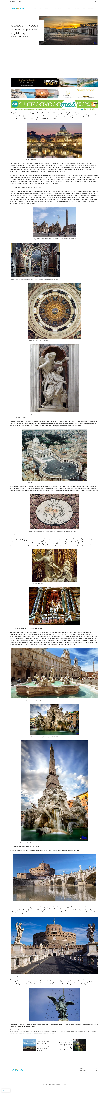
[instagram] (98, 1)
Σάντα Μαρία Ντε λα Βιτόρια (32, 1033)
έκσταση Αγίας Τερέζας (32, 1031)
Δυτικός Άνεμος (22, 1031)
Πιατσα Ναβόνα (93, 1031)
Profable (64, 1084)
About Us (83, 1070)
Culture (76, 8)
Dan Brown (15, 1031)
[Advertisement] (54, 60)
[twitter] (95, 1)
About (20, 1)
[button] (98, 8)
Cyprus (40, 8)
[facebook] (92, 1)
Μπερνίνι (77, 1031)
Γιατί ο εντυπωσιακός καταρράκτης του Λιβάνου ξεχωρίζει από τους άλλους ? (65, 1045)
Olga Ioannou (14, 36)
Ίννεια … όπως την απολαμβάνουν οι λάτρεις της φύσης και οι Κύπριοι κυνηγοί (43, 1045)
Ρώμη (22, 1033)
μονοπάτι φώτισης (70, 1031)
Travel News (58, 8)
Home (34, 8)
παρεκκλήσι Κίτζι (84, 1031)
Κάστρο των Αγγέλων (43, 1031)
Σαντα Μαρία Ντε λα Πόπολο (46, 1033)
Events (84, 8)
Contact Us (83, 1072)
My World (48, 8)
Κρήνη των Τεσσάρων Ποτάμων (57, 1031)
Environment (92, 8)
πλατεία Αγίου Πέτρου (15, 1033)
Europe (13, 1030)
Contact (12, 1)
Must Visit (67, 8)
